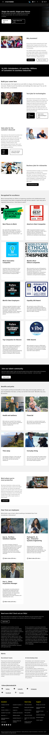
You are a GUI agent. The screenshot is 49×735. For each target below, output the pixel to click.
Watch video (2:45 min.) (10, 601)
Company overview (5, 704)
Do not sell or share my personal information (13, 731)
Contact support (39, 720)
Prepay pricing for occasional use (28, 722)
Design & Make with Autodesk (17, 721)
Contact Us (15, 710)
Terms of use (40, 731)
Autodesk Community (40, 715)
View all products (28, 704)
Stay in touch (6, 377)
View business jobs (32, 184)
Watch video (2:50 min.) (10, 558)
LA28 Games (3, 722)
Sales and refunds (28, 715)
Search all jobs (5, 21)
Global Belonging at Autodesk (5, 719)
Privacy (2, 731)
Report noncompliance (33, 731)
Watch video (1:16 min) (17, 21)
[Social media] (6, 725)
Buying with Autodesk (28, 707)
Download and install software (40, 708)
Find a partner (27, 712)
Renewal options (27, 710)
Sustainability (16, 707)
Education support (40, 717)
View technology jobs (30, 115)
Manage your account (40, 704)
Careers (2, 707)
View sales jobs (3, 152)
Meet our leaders (42, 60)
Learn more (30, 60)
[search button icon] (37, 1)
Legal (45, 731)
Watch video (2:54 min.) (34, 558)
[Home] (9, 2)
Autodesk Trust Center (5, 712)
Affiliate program (16, 715)
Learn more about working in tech (42, 115)
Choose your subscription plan (29, 718)
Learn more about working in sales (15, 151)
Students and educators (18, 712)
